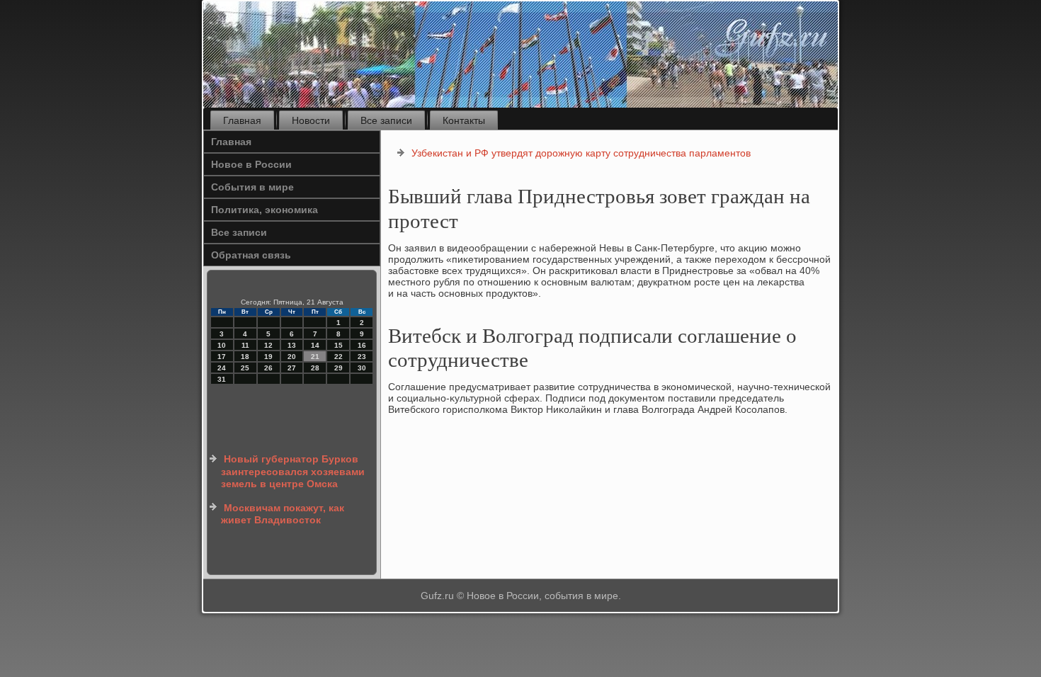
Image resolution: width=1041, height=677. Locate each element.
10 (221, 345)
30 (362, 368)
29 (338, 368)
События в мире (252, 187)
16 (362, 345)
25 (245, 368)
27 (292, 368)
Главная (242, 120)
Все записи (386, 120)
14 (315, 345)
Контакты (464, 120)
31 (221, 379)
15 (338, 345)
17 (221, 356)
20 (292, 356)
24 (221, 368)
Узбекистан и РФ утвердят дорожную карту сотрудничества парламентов (581, 153)
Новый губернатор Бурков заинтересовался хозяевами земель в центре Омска (293, 471)
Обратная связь (251, 255)
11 (245, 345)
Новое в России (251, 164)
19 (268, 356)
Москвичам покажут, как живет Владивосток (282, 514)
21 (315, 356)
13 (292, 345)
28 (315, 368)
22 (338, 356)
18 (245, 356)
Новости (311, 120)
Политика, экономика (264, 209)
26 (268, 368)
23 (362, 356)
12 (268, 345)
